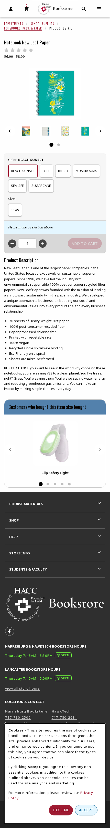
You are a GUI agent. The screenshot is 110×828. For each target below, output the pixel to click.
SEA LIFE (17, 185)
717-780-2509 (18, 717)
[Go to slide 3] (55, 484)
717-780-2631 (64, 717)
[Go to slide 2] (59, 145)
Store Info (19, 553)
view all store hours (22, 688)
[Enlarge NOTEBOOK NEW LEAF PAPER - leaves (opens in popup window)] (65, 131)
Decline (61, 809)
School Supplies (42, 24)
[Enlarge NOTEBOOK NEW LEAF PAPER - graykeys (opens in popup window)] (45, 131)
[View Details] (55, 443)
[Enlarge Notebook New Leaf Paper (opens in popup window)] (55, 93)
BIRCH (63, 170)
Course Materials (26, 504)
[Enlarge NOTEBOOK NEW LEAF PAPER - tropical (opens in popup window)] (85, 131)
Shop (14, 520)
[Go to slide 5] (69, 484)
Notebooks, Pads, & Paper (23, 28)
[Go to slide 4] (62, 484)
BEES (46, 170)
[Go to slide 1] (51, 145)
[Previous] (9, 131)
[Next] (100, 131)
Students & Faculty (28, 569)
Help (13, 536)
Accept (86, 809)
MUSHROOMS (86, 170)
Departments (13, 24)
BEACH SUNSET (23, 170)
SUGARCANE (41, 185)
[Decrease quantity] (12, 243)
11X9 (15, 209)
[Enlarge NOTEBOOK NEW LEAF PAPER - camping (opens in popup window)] (26, 131)
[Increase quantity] (43, 243)
